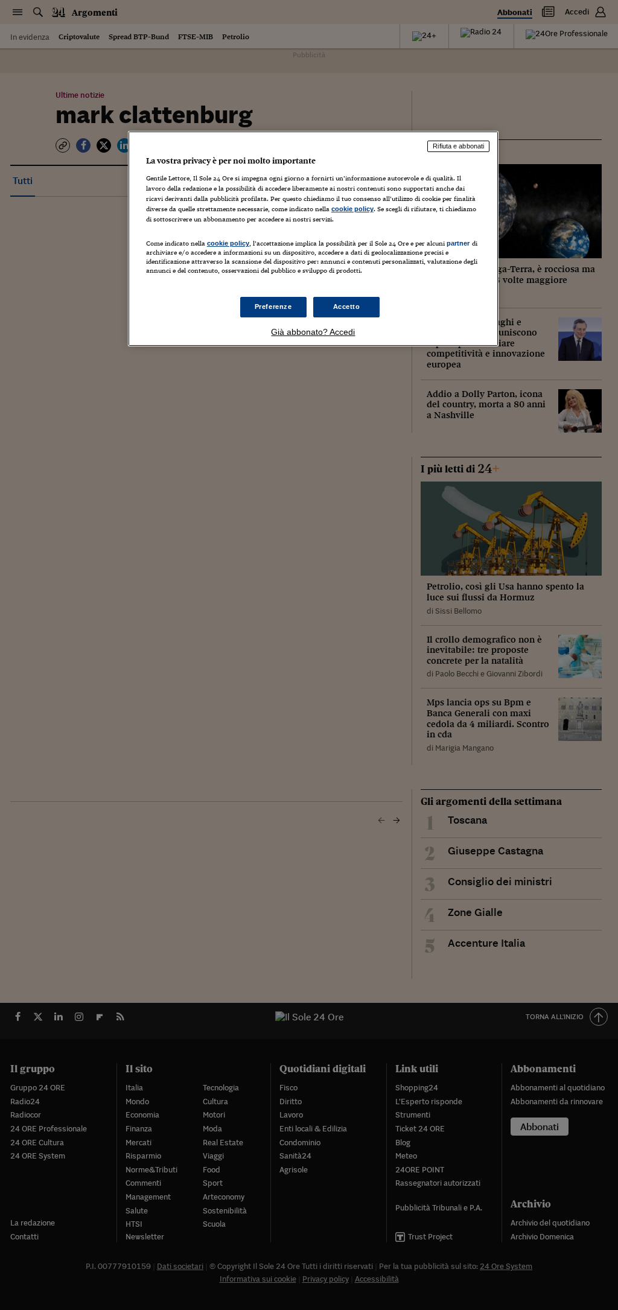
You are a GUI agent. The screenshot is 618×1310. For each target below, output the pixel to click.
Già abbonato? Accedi (313, 332)
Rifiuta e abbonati (458, 146)
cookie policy (352, 208)
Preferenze (273, 306)
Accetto (346, 306)
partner (458, 243)
